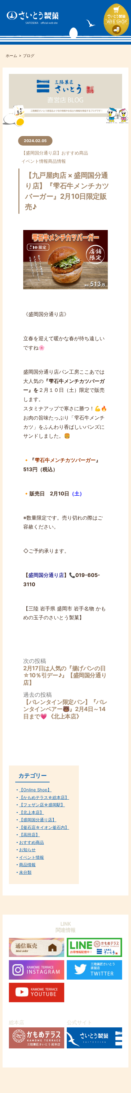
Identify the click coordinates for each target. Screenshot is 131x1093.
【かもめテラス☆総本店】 (44, 797)
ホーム (11, 56)
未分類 (25, 872)
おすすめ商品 (74, 152)
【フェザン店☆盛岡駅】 (42, 804)
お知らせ (27, 849)
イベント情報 (34, 161)
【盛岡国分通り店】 (41, 152)
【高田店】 (29, 834)
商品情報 (57, 161)
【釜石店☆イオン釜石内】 (44, 827)
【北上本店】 (31, 812)
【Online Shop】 (35, 789)
